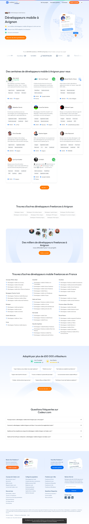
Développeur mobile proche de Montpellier (71, 284)
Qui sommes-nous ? (11, 479)
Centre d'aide (48, 495)
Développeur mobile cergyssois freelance (70, 318)
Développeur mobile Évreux (41, 320)
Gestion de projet (30, 493)
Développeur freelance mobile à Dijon (17, 298)
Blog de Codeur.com (11, 485)
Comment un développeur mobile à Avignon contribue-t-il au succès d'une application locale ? (30, 425)
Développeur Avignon (19, 212)
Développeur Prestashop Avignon (37, 217)
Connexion (64, 2)
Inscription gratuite (55, 2)
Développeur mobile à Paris (67, 327)
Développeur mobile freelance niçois (69, 309)
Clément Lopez (69, 107)
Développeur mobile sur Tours (15, 318)
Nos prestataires (10, 499)
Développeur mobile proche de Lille (43, 308)
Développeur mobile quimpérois (15, 307)
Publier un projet (74, 2)
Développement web (31, 479)
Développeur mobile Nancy (40, 291)
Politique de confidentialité (20, 515)
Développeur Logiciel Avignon (51, 212)
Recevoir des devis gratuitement (16, 37)
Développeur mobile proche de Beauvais (44, 306)
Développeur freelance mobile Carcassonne (71, 282)
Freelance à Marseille (50, 483)
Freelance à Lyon (49, 481)
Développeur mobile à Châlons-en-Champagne (42, 283)
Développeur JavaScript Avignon (21, 215)
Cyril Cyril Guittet (17, 159)
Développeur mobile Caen (40, 315)
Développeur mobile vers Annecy (16, 282)
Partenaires (9, 503)
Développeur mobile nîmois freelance (69, 287)
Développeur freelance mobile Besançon (18, 296)
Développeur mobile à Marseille (68, 307)
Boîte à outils (9, 483)
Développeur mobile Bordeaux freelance (44, 326)
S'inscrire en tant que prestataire (14, 497)
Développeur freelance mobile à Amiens (44, 302)
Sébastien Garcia (17, 107)
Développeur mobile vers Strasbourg (43, 293)
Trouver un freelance (11, 495)
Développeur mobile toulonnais (68, 311)
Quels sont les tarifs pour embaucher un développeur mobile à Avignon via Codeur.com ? (29, 436)
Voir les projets (44, 2)
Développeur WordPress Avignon (67, 212)
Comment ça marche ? (50, 493)
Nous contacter (49, 497)
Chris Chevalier (17, 133)
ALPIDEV (41, 159)
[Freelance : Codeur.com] (13, 2)
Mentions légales (9, 515)
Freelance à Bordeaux (50, 487)
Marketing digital (30, 489)
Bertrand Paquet (43, 79)
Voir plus (44, 187)
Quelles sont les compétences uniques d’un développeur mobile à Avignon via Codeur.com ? (29, 431)
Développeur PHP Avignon (51, 215)
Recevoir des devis (43, 389)
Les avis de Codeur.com (12, 487)
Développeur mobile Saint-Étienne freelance (19, 289)
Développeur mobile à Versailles (68, 329)
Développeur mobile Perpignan (68, 289)
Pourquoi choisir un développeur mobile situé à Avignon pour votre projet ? (25, 419)
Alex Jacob (16, 78)
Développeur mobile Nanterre (67, 325)
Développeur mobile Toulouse (67, 291)
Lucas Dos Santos (43, 107)
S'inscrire (74, 490)
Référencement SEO (31, 483)
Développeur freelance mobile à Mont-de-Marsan (44, 329)
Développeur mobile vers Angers (68, 298)
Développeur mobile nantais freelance (69, 300)
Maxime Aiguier (43, 133)
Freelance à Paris (49, 479)
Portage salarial (10, 501)
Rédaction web (29, 485)
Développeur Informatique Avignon (34, 212)
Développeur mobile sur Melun (68, 322)
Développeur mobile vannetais (15, 311)
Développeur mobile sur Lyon (15, 287)
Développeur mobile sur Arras (41, 304)
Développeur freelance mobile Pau (42, 332)
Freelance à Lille (49, 485)
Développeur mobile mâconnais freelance (18, 300)
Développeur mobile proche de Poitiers (43, 335)
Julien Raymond (69, 133)
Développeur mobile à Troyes (41, 295)
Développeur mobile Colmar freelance (43, 286)
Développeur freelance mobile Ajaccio (17, 325)
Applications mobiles (31, 491)
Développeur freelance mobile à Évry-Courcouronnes (69, 332)
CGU (28, 515)
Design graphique (30, 487)
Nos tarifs (8, 481)
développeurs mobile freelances (19, 12)
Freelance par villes (50, 477)
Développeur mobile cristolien (67, 320)
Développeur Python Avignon (37, 215)
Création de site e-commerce (33, 481)
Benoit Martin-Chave (71, 79)
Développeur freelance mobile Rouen (43, 317)
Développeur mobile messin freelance (43, 288)
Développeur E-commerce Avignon (67, 215)
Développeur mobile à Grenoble (15, 284)
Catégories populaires (32, 477)
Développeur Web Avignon (53, 217)
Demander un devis (11, 493)
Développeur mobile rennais (15, 309)
